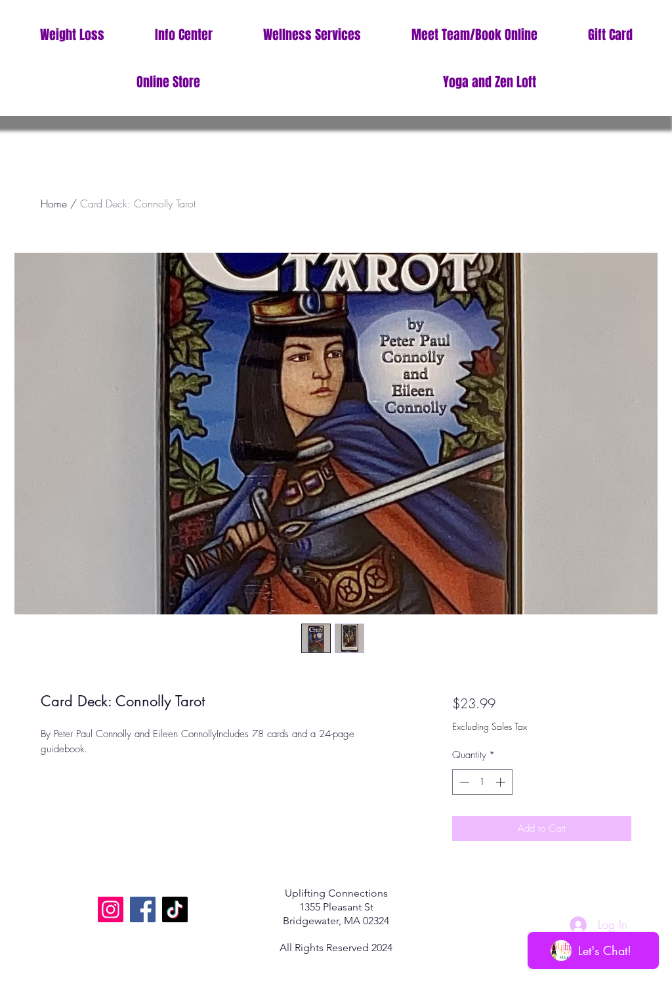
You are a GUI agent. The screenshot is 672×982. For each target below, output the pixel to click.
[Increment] (502, 782)
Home (54, 203)
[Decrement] (463, 782)
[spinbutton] (482, 782)
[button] (183, 35)
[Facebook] (143, 909)
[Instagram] (110, 909)
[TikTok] (175, 909)
